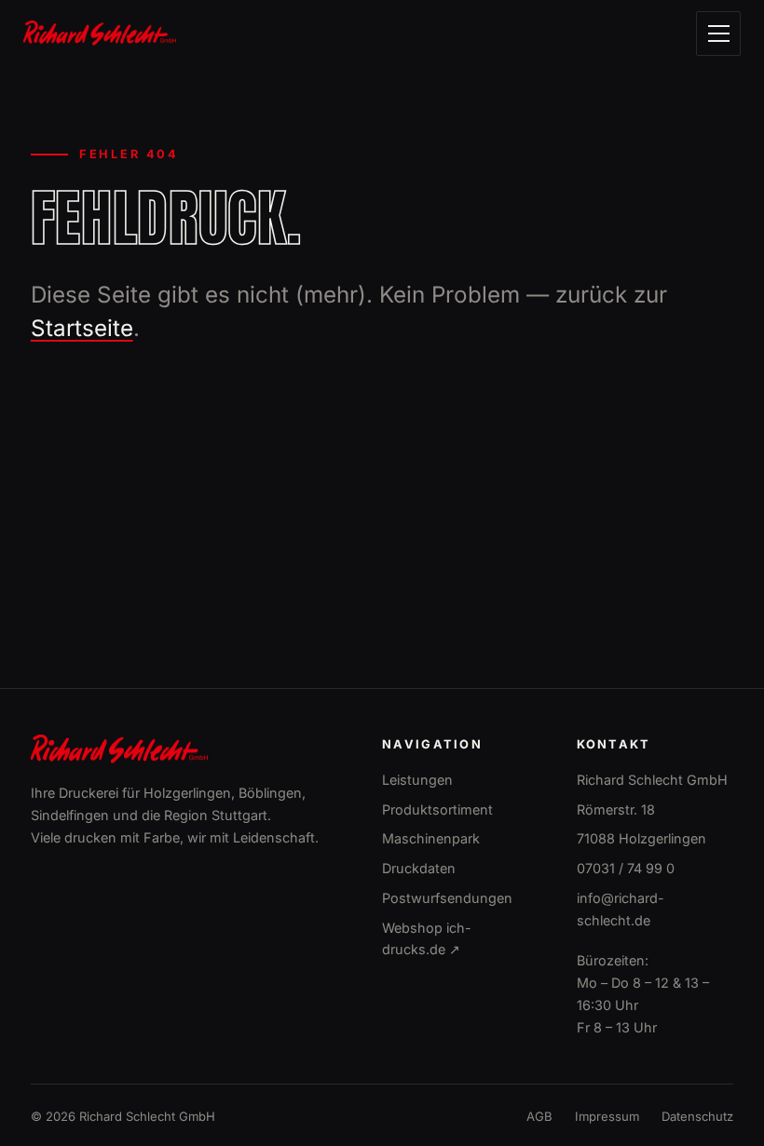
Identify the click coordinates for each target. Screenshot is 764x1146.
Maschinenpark (431, 838)
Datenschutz (697, 1116)
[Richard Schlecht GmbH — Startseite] (99, 33)
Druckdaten (419, 868)
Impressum (607, 1116)
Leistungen (417, 780)
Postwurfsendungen (447, 898)
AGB (539, 1116)
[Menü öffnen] (718, 33)
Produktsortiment (437, 809)
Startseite (82, 328)
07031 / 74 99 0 (626, 868)
